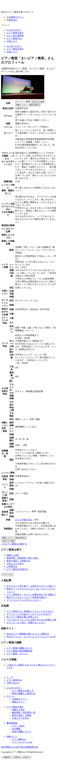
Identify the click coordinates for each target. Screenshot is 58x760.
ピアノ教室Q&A (14, 38)
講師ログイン (18, 702)
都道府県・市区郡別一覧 (24, 712)
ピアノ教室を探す (15, 33)
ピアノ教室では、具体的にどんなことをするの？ (30, 611)
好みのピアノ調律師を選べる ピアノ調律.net (27, 634)
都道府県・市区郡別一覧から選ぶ (22, 558)
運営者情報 (11, 723)
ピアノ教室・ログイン (17, 654)
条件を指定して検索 (21, 715)
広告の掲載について (21, 731)
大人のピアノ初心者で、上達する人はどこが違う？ (31, 586)
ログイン (10, 696)
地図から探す (12, 555)
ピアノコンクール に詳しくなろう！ (24, 600)
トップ (9, 677)
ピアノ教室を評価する (17, 569)
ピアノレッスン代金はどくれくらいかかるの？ (29, 614)
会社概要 (16, 729)
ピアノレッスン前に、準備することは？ (25, 622)
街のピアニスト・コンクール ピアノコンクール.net (30, 637)
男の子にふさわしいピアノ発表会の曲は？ (26, 597)
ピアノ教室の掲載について (19, 648)
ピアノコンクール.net (22, 742)
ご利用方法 (11, 566)
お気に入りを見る (15, 563)
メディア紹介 (18, 726)
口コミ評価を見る (23, 520)
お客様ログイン (16, 17)
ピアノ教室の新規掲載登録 (19, 651)
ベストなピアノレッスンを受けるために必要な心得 (31, 620)
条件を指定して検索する (18, 561)
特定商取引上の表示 (11, 747)
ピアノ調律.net (19, 739)
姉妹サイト (11, 736)
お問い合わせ (12, 683)
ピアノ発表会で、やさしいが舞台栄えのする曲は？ (31, 594)
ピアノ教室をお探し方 (22, 691)
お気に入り (11, 41)
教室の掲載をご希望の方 (24, 693)
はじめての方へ (14, 30)
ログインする (7, 574)
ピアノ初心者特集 (15, 35)
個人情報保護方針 (29, 747)
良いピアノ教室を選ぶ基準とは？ (22, 617)
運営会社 (13, 20)
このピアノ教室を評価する (14, 544)
